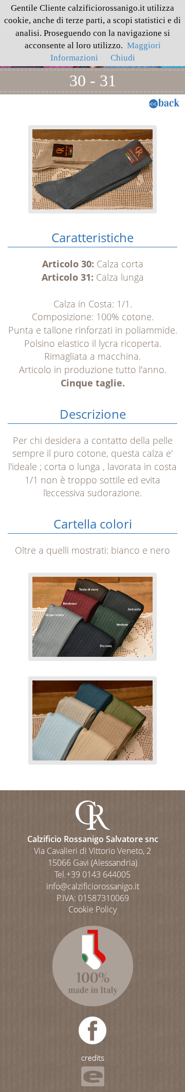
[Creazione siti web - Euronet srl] (92, 1070)
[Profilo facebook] (92, 1030)
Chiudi (122, 58)
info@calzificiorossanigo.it (92, 886)
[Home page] (93, 814)
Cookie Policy (92, 909)
